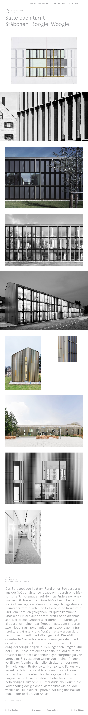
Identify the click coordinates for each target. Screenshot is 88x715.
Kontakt (79, 3)
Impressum (36, 710)
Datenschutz (52, 710)
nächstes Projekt (14, 701)
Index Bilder (77, 710)
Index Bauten (11, 710)
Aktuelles (55, 3)
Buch (64, 3)
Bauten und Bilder (39, 3)
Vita (71, 3)
